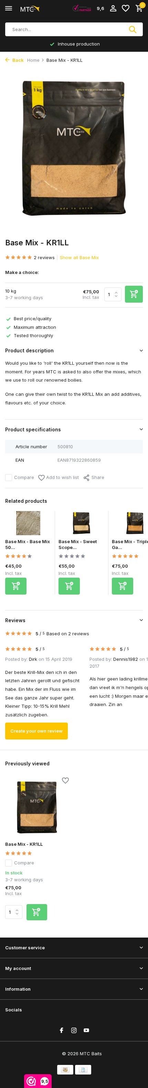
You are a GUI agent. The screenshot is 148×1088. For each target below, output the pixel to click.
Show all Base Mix (79, 257)
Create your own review (36, 731)
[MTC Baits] (36, 8)
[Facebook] (61, 1031)
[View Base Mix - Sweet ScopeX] (82, 525)
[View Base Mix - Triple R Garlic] (135, 525)
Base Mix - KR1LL (24, 844)
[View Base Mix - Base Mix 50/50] (28, 525)
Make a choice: (22, 272)
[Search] (133, 29)
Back (17, 60)
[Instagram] (74, 1031)
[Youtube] (86, 1031)
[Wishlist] (125, 8)
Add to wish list (62, 477)
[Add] (16, 586)
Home (33, 60)
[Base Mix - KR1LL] (37, 807)
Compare (24, 477)
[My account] (113, 8)
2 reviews (44, 257)
